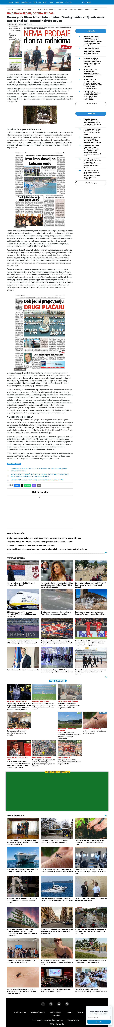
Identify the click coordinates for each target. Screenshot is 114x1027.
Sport (52, 2)
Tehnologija (62, 9)
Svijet (45, 2)
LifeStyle (68, 2)
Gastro (10, 9)
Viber (34, 485)
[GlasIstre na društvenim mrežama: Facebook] (45, 1004)
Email (39, 485)
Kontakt (81, 1012)
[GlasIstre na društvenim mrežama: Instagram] (69, 1004)
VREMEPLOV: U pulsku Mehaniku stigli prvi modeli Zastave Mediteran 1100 (37, 480)
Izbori (80, 9)
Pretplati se (99, 1022)
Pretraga (87, 2)
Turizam (95, 9)
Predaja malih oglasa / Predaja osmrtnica (48, 1020)
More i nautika (42, 9)
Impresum (70, 1012)
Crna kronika (26, 2)
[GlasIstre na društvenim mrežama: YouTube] (61, 1004)
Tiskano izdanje (73, 1020)
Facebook (17, 485)
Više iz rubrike (57, 681)
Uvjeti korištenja (55, 1012)
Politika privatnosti (37, 1012)
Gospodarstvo (20, 9)
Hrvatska (37, 2)
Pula (11, 2)
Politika (87, 9)
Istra (17, 2)
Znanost (52, 9)
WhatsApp (27, 485)
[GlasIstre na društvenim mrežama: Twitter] (53, 1004)
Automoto (31, 9)
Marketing (56, 1015)
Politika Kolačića (20, 1012)
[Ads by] (28, 125)
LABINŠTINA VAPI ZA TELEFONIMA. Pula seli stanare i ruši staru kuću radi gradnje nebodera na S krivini (39, 470)
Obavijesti (72, 9)
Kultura (59, 2)
